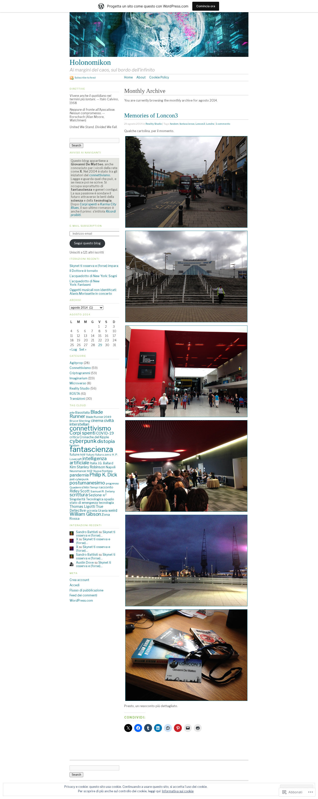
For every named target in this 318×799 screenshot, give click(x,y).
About (141, 77)
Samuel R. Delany (102, 491)
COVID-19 (105, 433)
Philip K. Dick (103, 475)
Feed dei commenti (83, 595)
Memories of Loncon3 (151, 115)
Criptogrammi (80, 373)
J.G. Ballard (105, 463)
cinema (97, 420)
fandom (174, 123)
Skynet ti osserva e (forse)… (95, 534)
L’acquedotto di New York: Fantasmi (85, 283)
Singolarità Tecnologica (86, 499)
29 (100, 345)
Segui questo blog (87, 243)
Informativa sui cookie (178, 791)
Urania (103, 510)
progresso (112, 483)
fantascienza (187, 123)
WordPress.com (81, 600)
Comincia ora (205, 6)
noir (90, 471)
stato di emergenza (84, 503)
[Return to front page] (159, 56)
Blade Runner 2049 (98, 417)
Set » (82, 349)
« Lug (73, 349)
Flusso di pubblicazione (86, 590)
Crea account (79, 580)
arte (72, 412)
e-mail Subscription (86, 225)
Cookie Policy (159, 77)
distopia (106, 441)
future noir (78, 454)
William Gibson (85, 514)
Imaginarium (78, 378)
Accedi (75, 585)
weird (112, 510)
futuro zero (103, 454)
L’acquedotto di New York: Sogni (93, 276)
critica (74, 437)
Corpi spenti (82, 433)
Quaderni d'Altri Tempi (84, 487)
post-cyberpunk (79, 479)
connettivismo (99, 175)
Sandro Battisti (87, 532)
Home (128, 77)
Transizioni (77, 398)
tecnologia (106, 503)
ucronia (92, 510)
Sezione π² (97, 495)
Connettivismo (80, 368)
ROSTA (75, 394)
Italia (93, 463)
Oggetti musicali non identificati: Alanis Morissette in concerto (93, 291)
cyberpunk (83, 441)
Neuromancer (78, 471)
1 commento (223, 123)
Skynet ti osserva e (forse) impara (94, 266)
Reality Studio (154, 123)
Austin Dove (85, 562)
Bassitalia (82, 412)
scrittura (79, 495)
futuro (90, 454)
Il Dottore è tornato (84, 271)
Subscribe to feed (85, 77)
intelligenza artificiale (88, 461)
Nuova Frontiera (103, 471)
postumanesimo (87, 483)
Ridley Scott (80, 491)
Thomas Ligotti (82, 506)
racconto (106, 487)
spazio (109, 499)
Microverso (78, 383)
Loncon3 (200, 123)
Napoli (111, 467)
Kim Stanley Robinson (87, 467)
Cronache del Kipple (94, 437)
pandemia (79, 474)
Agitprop (76, 363)
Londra (210, 123)
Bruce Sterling (80, 421)
